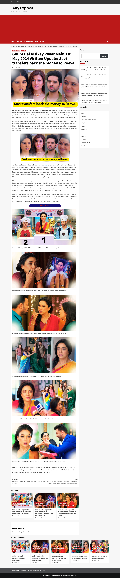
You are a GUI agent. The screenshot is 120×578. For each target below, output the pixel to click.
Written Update (28, 41)
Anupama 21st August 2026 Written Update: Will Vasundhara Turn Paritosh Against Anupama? (38, 461)
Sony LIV (83, 136)
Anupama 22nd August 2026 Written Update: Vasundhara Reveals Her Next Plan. (34, 419)
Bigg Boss (84, 123)
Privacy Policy (15, 570)
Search (82, 50)
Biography (19, 41)
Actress (42, 41)
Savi (46, 165)
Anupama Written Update (18, 505)
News (27, 505)
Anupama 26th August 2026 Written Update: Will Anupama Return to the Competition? (36, 248)
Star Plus (23, 50)
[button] (108, 41)
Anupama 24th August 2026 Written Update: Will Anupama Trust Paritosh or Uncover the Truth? (39, 333)
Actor (36, 41)
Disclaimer (23, 570)
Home (12, 41)
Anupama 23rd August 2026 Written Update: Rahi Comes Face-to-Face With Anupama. (36, 376)
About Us (36, 570)
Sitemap (42, 570)
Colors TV (84, 129)
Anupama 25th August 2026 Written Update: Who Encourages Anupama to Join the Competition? (39, 290)
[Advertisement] (60, 26)
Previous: (28, 481)
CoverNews (65, 575)
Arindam (15, 67)
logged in (21, 532)
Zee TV (83, 146)
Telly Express (22, 8)
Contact (29, 570)
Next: (62, 481)
